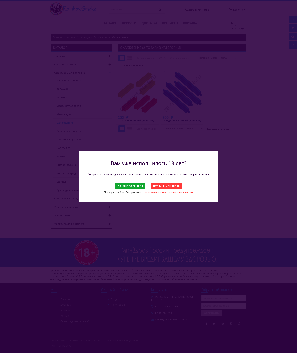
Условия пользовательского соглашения (169, 192)
